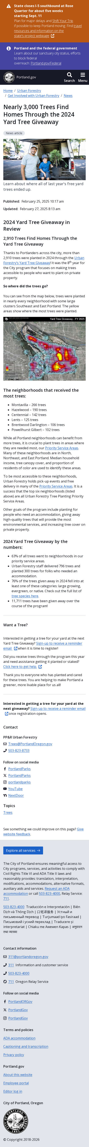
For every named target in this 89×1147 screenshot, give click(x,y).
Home (8, 90)
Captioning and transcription (25, 1046)
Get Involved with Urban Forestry (33, 95)
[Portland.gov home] (19, 77)
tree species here (25, 596)
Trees (7, 812)
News (68, 95)
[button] (69, 77)
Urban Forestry (29, 90)
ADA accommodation (19, 1038)
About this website (17, 1074)
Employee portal (16, 1083)
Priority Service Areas (61, 448)
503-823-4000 (49, 893)
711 (6, 898)
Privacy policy (13, 1054)
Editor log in (12, 1091)
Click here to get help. (20, 666)
